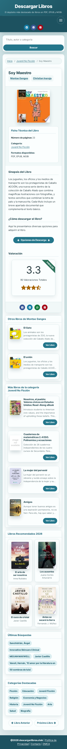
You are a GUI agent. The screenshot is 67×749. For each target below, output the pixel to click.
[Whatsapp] (37, 307)
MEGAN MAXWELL (20, 656)
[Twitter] (26, 27)
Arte (50, 704)
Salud (13, 711)
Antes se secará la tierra (47, 618)
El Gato (27, 327)
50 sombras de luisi (20, 669)
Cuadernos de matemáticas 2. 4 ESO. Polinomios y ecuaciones (37, 437)
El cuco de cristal (20, 617)
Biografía (25, 711)
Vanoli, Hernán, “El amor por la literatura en (32, 663)
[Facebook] (33, 27)
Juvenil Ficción (47, 691)
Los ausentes (47, 571)
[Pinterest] (40, 27)
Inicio (9, 61)
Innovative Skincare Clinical (24, 649)
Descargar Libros (33, 6)
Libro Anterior (22, 722)
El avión (28, 357)
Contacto (36, 743)
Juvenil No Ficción (25, 61)
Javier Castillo (42, 656)
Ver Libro (50, 345)
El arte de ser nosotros (20, 573)
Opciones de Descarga (33, 240)
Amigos (28, 501)
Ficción (13, 691)
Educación (28, 691)
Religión (14, 697)
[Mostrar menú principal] (61, 20)
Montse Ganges (19, 78)
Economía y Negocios (34, 697)
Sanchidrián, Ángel (20, 643)
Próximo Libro (45, 722)
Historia (14, 704)
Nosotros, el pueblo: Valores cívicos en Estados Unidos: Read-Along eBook (39, 402)
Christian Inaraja (42, 78)
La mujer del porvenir (35, 470)
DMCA (46, 743)
